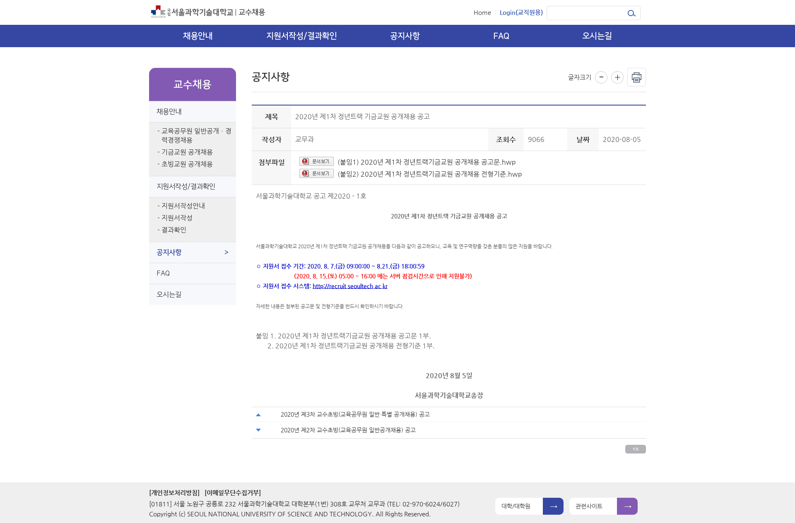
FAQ (163, 273)
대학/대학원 (515, 506)
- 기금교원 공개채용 (185, 152)
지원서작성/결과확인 (186, 186)
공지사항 (193, 252)
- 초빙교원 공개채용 (185, 164)
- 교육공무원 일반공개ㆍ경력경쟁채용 (194, 135)
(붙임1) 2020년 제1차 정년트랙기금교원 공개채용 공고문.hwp (426, 162)
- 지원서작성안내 (181, 206)
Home (482, 12)
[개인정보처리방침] (174, 492)
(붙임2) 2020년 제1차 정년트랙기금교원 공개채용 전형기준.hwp (429, 174)
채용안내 (169, 111)
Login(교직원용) (521, 12)
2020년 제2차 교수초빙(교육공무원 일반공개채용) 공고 (348, 430)
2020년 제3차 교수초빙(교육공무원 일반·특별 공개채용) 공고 (355, 414)
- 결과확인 (171, 230)
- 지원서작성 (175, 218)
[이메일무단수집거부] (233, 492)
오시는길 (169, 294)
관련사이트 (589, 506)
